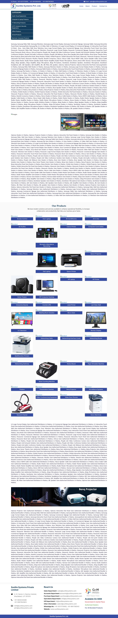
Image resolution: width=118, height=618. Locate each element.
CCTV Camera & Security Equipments (19, 27)
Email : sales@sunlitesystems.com (96, 1)
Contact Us (103, 6)
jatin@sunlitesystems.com (23, 608)
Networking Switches (22, 364)
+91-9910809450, (35, 1)
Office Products (16, 31)
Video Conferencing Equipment (46, 397)
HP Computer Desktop (46, 297)
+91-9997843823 (48, 1)
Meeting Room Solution (46, 313)
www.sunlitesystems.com (59, 609)
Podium (22, 389)
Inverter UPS (47, 305)
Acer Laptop (47, 219)
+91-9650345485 (20, 600)
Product (94, 6)
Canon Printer (71, 227)
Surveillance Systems (96, 389)
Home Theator (22, 297)
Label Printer (71, 305)
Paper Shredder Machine (96, 364)
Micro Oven (71, 313)
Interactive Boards (22, 305)
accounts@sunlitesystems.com (71, 593)
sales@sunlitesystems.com (67, 591)
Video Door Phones (71, 397)
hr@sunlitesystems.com (64, 601)
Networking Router (96, 338)
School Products (16, 34)
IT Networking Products (19, 22)
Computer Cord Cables (96, 227)
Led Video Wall (96, 305)
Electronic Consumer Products (20, 38)
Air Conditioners (71, 219)
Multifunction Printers (22, 356)
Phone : (21, 1)
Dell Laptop (46, 271)
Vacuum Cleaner (22, 415)
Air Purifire (22, 227)
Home (81, 6)
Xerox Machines (96, 415)
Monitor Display (96, 330)
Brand (87, 6)
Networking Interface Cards (71, 338)
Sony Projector (71, 389)
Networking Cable (47, 338)
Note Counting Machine (47, 381)
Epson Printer (71, 271)
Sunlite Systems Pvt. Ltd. (28, 6)
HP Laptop (71, 279)
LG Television (22, 330)
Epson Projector (96, 254)
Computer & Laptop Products (20, 19)
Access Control (22, 219)
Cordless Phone (22, 254)
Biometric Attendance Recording (47, 245)
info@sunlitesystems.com (70, 599)
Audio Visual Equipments (19, 16)
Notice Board (71, 364)
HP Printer (96, 279)
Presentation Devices (47, 389)
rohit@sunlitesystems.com (23, 606)
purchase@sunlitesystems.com (71, 596)
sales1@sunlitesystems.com (67, 604)
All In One (96, 219)
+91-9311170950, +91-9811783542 (67, 606)
